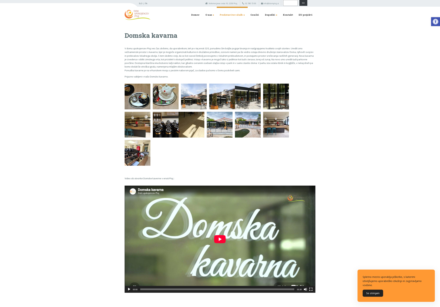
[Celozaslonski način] (311, 289)
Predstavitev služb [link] (231, 14)
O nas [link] (208, 14)
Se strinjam (373, 293)
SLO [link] (140, 3)
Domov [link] (195, 14)
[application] (220, 239)
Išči (303, 3)
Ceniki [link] (254, 14)
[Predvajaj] (129, 289)
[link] (435, 21)
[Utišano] (305, 289)
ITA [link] (146, 3)
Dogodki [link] (270, 14)
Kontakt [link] (288, 14)
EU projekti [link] (305, 14)
